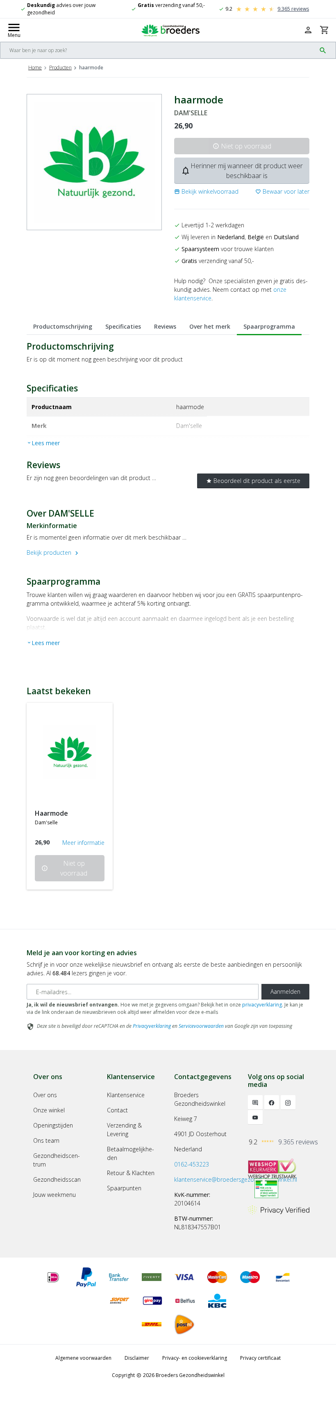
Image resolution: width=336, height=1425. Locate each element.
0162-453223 (191, 1164)
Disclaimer (137, 1357)
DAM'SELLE (190, 113)
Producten (60, 67)
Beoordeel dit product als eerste (253, 481)
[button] (206, 191)
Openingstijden (53, 1125)
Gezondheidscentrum (56, 1160)
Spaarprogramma (269, 326)
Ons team (46, 1140)
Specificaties (123, 326)
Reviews (165, 326)
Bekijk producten (53, 552)
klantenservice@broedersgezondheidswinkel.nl (235, 1179)
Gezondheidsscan (57, 1179)
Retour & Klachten (130, 1173)
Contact (117, 1110)
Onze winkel (49, 1110)
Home (35, 67)
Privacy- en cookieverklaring (194, 1357)
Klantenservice (126, 1095)
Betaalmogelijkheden (130, 1153)
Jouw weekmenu (54, 1195)
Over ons (45, 1095)
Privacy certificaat (260, 1357)
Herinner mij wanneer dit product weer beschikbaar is (242, 170)
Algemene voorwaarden (83, 1357)
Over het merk (209, 326)
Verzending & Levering (124, 1129)
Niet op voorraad (242, 146)
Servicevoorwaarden (201, 1025)
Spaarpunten (124, 1188)
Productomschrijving (62, 326)
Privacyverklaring (152, 1025)
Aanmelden (285, 991)
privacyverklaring (262, 1004)
